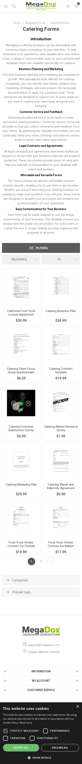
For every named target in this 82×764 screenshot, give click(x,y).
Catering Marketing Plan (21, 484)
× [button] (77, 706)
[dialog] (41, 733)
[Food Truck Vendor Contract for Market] (61, 519)
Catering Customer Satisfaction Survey (21, 428)
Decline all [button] (60, 747)
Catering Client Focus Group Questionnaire (21, 370)
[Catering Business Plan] (61, 287)
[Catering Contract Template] (61, 345)
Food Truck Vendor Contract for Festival (21, 544)
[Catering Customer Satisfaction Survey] (21, 403)
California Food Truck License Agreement (21, 312)
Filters (42, 248)
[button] (41, 757)
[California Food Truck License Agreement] (21, 287)
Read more (26, 722)
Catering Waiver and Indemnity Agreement (61, 486)
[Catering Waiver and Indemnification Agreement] (61, 461)
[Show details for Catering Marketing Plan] (21, 461)
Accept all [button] (21, 747)
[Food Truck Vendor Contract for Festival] (21, 519)
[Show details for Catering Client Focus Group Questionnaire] (21, 345)
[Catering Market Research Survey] (61, 403)
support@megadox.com (44, 645)
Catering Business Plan (61, 311)
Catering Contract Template (60, 370)
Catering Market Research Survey (61, 428)
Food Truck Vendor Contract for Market (61, 544)
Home (16, 22)
